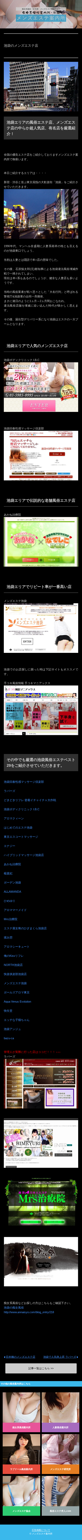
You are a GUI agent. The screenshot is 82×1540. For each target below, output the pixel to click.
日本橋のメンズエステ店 (20, 1356)
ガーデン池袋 (12, 882)
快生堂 (8, 1010)
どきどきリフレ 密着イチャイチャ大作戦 (30, 800)
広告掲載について (41, 1530)
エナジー (9, 845)
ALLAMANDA (12, 891)
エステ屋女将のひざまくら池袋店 (25, 928)
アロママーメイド (15, 910)
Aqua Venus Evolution (17, 1001)
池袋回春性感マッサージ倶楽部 (24, 781)
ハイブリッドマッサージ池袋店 (24, 855)
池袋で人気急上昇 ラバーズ (59, 1356)
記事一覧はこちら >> (41, 1368)
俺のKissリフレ (14, 955)
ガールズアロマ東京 (17, 992)
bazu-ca (9, 1038)
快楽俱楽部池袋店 (15, 974)
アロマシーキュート (17, 946)
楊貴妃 (8, 873)
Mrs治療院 (10, 919)
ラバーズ (9, 791)
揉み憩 (8, 937)
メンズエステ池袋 (15, 983)
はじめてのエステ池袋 (18, 827)
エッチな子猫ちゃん (17, 1019)
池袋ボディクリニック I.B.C (21, 809)
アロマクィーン (14, 818)
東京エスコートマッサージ (21, 836)
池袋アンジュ (12, 1029)
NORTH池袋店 (13, 965)
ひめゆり (9, 900)
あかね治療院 (12, 864)
